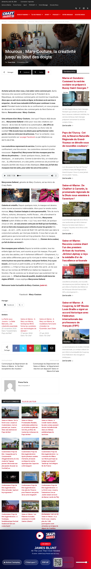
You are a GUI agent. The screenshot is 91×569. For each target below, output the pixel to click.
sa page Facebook (27, 137)
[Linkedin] (44, 348)
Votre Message (43, 5)
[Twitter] (87, 8)
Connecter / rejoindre (27, 1)
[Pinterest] (30, 348)
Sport (25, 5)
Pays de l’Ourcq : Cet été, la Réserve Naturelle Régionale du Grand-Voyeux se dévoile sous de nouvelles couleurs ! (75, 139)
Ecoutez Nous (54, 5)
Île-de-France (17, 5)
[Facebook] (80, 8)
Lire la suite (66, 125)
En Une (66, 92)
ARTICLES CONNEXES (11, 402)
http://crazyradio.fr (24, 385)
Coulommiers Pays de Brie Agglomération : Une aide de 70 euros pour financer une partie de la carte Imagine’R (30, 490)
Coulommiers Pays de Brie (17, 22)
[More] (48, 72)
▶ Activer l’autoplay (12, 562)
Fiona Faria (11, 62)
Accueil (4, 22)
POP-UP (45, 562)
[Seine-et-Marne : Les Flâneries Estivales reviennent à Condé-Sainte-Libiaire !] (30, 506)
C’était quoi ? (31, 562)
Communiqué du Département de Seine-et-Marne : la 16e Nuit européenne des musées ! (15, 366)
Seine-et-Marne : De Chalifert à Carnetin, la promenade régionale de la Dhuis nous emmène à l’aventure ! (75, 192)
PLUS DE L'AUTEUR (29, 402)
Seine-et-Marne (6, 5)
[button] (76, 8)
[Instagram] (83, 8)
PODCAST (32, 5)
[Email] (51, 348)
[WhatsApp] (37, 348)
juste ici (43, 285)
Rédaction (67, 162)
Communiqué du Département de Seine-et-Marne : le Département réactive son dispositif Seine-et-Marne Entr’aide (46, 367)
